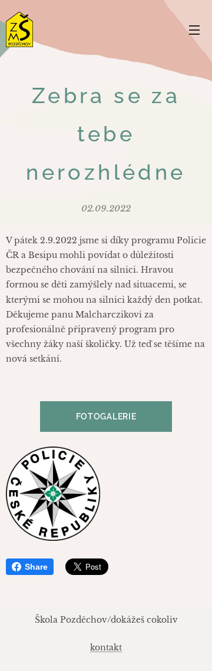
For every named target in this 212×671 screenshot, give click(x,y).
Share (36, 566)
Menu (194, 29)
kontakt (106, 647)
